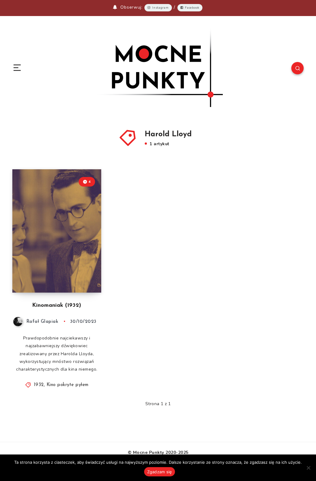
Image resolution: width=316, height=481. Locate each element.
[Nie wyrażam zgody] (308, 468)
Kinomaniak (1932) (56, 305)
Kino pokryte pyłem (68, 385)
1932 (39, 385)
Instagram (160, 8)
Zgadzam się (159, 471)
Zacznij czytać (83, 275)
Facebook (192, 8)
